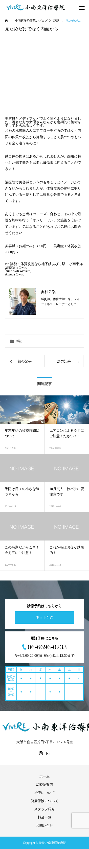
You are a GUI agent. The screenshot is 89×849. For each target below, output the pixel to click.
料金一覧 (44, 817)
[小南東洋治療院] (36, 7)
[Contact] (48, 753)
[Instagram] (40, 753)
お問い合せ (44, 825)
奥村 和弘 (48, 292)
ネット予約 (44, 617)
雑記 (19, 341)
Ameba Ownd (14, 274)
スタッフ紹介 (44, 809)
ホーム (44, 776)
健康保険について (44, 801)
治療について (44, 793)
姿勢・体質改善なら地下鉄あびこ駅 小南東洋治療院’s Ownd (44, 265)
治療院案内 (44, 784)
